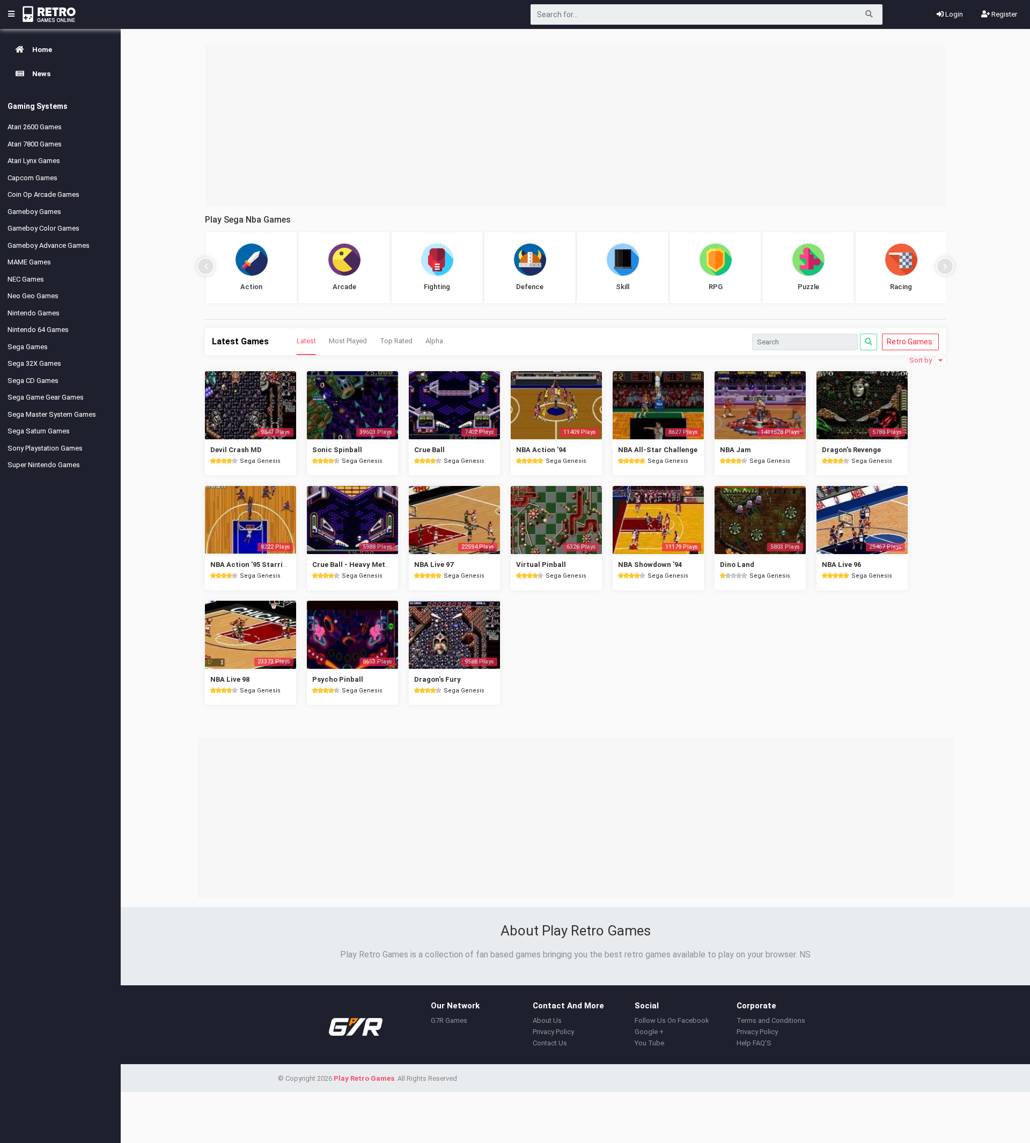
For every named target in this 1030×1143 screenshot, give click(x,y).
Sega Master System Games (52, 414)
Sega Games (28, 347)
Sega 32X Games (34, 363)
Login (953, 14)
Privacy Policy (553, 1032)
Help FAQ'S (754, 1043)
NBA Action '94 (541, 450)
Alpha (434, 341)
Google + (649, 1032)
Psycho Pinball (337, 679)
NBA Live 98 (229, 679)
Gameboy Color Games (43, 228)
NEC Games (26, 279)
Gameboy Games (34, 212)
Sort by (921, 360)
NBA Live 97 (433, 565)
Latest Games (240, 341)
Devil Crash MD (236, 450)
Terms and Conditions (771, 1020)
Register (1003, 14)
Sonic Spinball (337, 450)
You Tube (649, 1043)
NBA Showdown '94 (650, 565)
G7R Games (449, 1020)
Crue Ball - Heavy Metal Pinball (364, 565)
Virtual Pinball (541, 565)
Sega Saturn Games (39, 431)
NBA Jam (735, 450)
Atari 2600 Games (35, 127)
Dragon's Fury (437, 679)
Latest (306, 341)
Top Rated (396, 341)
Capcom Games (32, 178)
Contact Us (550, 1043)
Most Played (348, 341)
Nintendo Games (34, 313)
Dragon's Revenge (851, 450)
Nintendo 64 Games (38, 330)
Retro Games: (910, 341)
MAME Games (29, 262)
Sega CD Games (33, 381)
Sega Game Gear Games (46, 397)
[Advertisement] (575, 125)
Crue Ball (429, 450)
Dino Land (737, 565)
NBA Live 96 (841, 565)
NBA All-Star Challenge (657, 450)
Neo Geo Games (33, 296)
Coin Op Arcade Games (43, 194)
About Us (547, 1020)
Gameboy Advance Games (49, 245)
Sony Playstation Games (45, 448)
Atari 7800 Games (35, 144)
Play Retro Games (364, 1078)
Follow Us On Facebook (672, 1020)
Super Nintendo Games (44, 465)
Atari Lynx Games (34, 161)
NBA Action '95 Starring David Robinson (277, 565)
